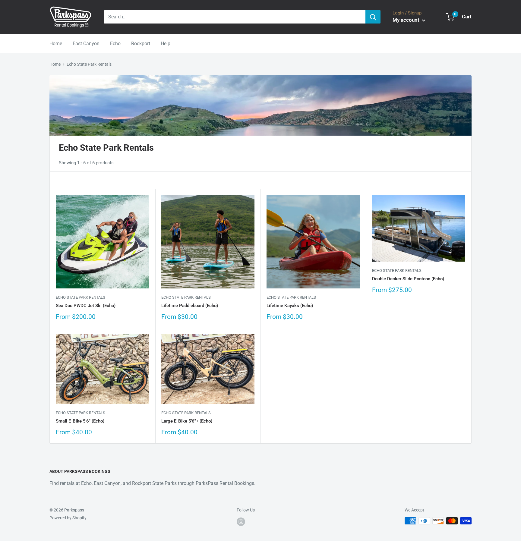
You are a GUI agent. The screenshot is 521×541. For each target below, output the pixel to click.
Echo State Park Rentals (89, 64)
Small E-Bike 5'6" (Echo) (80, 421)
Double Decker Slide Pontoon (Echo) (408, 279)
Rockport (140, 43)
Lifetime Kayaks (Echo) (290, 305)
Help (165, 43)
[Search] (372, 17)
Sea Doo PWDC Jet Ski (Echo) (85, 305)
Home (55, 43)
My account (407, 20)
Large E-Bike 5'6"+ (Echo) (186, 421)
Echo (115, 43)
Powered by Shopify (68, 517)
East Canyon (86, 43)
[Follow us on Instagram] (241, 521)
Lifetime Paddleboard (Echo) (189, 305)
